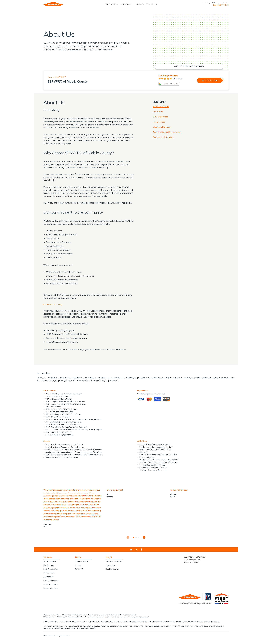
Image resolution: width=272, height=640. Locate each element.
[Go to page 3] (138, 537)
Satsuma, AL (90, 377)
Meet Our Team (161, 106)
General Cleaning (50, 588)
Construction (48, 577)
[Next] (144, 537)
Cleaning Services (161, 127)
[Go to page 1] (133, 537)
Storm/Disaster (49, 573)
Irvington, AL (78, 377)
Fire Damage (48, 565)
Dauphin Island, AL (221, 377)
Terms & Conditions (113, 561)
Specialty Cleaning (50, 584)
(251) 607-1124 (221, 5)
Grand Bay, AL (158, 377)
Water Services (160, 116)
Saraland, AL (65, 377)
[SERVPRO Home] (53, 4)
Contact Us (152, 4)
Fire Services (159, 121)
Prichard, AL (52, 377)
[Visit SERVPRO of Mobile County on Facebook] (141, 549)
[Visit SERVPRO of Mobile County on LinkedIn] (131, 550)
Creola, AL (189, 377)
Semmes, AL (131, 377)
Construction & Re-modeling (167, 132)
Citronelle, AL (144, 377)
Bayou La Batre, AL (174, 377)
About (139, 4)
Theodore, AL (104, 377)
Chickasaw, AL (118, 377)
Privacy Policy (111, 565)
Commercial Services (163, 137)
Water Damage (49, 561)
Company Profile (81, 561)
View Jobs (158, 111)
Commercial (126, 4)
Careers (78, 565)
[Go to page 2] (136, 537)
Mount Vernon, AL (203, 377)
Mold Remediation (50, 569)
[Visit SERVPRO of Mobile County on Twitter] (136, 549)
